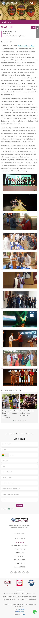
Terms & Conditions (19, 609)
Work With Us (19, 567)
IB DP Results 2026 (30, 599)
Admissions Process (19, 546)
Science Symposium (9, 32)
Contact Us (19, 563)
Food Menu (19, 556)
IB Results (20, 553)
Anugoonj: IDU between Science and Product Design (10, 413)
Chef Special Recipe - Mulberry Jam (27, 412)
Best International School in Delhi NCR (15, 594)
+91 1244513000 (19, 534)
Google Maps (19, 560)
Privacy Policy (19, 612)
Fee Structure (19, 549)
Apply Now (37, 32)
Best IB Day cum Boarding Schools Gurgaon (19, 598)
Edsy (23, 614)
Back (34, 27)
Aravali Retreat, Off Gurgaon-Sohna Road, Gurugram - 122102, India (19, 527)
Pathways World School (26, 46)
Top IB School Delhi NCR (24, 596)
